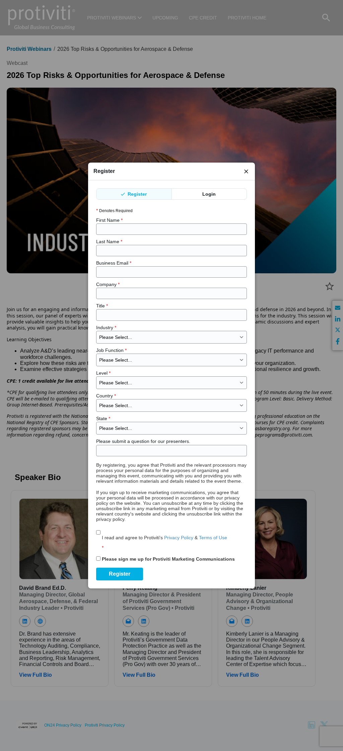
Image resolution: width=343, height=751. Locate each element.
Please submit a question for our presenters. (143, 441)
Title (102, 305)
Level (103, 373)
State (103, 418)
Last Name (109, 241)
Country (106, 395)
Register (136, 194)
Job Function (111, 350)
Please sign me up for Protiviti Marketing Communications (168, 559)
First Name (109, 220)
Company (108, 284)
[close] (246, 171)
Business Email (113, 263)
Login (209, 194)
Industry (106, 327)
